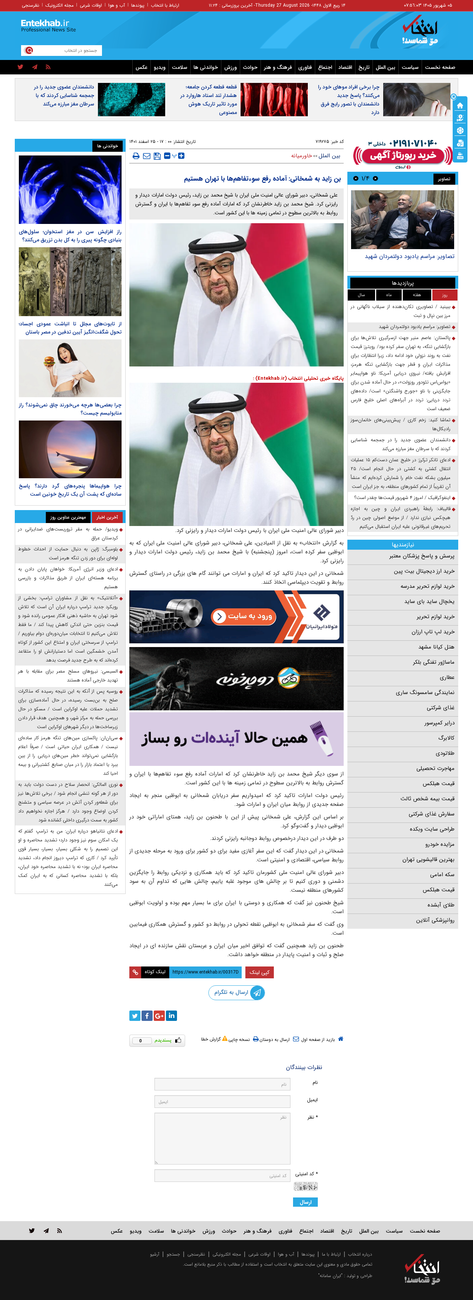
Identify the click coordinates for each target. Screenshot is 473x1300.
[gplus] (159, 1016)
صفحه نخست (440, 67)
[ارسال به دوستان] (146, 156)
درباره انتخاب (360, 1254)
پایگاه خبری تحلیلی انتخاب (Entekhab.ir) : (298, 378)
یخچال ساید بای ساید (429, 601)
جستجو (173, 1254)
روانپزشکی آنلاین (435, 920)
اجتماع (325, 67)
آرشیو (154, 1254)
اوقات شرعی (91, 5)
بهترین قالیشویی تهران (428, 859)
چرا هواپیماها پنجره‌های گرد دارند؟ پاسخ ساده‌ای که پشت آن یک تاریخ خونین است (70, 490)
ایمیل (312, 1100)
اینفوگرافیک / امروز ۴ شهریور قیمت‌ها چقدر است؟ (402, 498)
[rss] (48, 67)
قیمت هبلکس (439, 783)
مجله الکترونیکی (226, 1254)
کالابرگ (446, 738)
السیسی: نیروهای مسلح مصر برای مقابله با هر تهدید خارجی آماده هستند (68, 675)
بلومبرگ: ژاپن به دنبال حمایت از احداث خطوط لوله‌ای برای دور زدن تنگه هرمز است (68, 553)
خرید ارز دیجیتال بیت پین (424, 571)
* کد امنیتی (306, 1174)
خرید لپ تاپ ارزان (433, 631)
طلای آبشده (441, 905)
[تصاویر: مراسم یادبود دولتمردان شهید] (402, 219)
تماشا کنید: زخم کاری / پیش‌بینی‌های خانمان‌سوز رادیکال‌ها (400, 424)
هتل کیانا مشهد (436, 647)
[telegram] (35, 67)
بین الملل (385, 67)
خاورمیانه (301, 155)
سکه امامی (442, 874)
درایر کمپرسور (440, 722)
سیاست (410, 67)
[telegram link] (46, 1230)
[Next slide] (355, 178)
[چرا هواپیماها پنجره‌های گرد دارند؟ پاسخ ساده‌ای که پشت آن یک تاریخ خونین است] (70, 449)
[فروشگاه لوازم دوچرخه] (236, 678)
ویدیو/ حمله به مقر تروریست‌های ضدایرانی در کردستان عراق (68, 533)
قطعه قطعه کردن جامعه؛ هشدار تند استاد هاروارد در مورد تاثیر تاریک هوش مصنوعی (208, 100)
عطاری (447, 677)
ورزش (230, 67)
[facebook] (147, 1016)
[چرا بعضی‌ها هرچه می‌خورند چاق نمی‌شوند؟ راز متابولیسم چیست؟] (70, 368)
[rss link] (60, 1230)
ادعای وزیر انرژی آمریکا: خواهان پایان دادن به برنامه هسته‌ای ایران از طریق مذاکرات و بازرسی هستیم (68, 578)
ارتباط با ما (331, 1254)
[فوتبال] (460, 129)
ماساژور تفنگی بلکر (434, 662)
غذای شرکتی (441, 707)
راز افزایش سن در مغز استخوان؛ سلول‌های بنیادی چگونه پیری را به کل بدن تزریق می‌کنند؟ (70, 236)
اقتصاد (345, 67)
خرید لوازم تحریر (436, 616)
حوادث (250, 67)
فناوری (305, 67)
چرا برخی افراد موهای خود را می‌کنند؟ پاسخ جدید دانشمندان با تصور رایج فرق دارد (349, 100)
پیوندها (137, 5)
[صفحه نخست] (460, 104)
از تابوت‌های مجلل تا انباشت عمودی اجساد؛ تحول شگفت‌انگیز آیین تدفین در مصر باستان (70, 328)
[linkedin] (171, 1016)
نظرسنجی (30, 5)
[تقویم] (460, 142)
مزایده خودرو (440, 844)
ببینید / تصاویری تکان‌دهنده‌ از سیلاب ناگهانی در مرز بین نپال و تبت (400, 311)
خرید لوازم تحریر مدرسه (428, 586)
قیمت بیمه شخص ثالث (428, 798)
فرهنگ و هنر (278, 67)
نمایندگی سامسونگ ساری (425, 692)
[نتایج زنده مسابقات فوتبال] (460, 155)
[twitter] (20, 67)
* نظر (312, 1117)
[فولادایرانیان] (236, 616)
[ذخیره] (157, 156)
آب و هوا (116, 5)
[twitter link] (32, 1230)
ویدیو (160, 67)
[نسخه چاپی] (136, 156)
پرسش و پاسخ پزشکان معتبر (422, 556)
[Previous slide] (375, 178)
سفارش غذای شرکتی (432, 814)
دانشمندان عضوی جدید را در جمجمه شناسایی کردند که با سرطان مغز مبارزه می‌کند (64, 95)
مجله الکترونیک (59, 5)
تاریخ (364, 67)
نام (315, 1082)
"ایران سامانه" (330, 1275)
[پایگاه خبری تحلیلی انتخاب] (426, 33)
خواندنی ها (206, 67)
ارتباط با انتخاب (165, 5)
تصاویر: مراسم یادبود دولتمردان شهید (410, 256)
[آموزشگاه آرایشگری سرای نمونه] (236, 739)
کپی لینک (259, 972)
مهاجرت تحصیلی (435, 768)
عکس (141, 67)
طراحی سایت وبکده (432, 829)
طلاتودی (445, 753)
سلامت (179, 67)
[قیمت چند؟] (460, 117)
